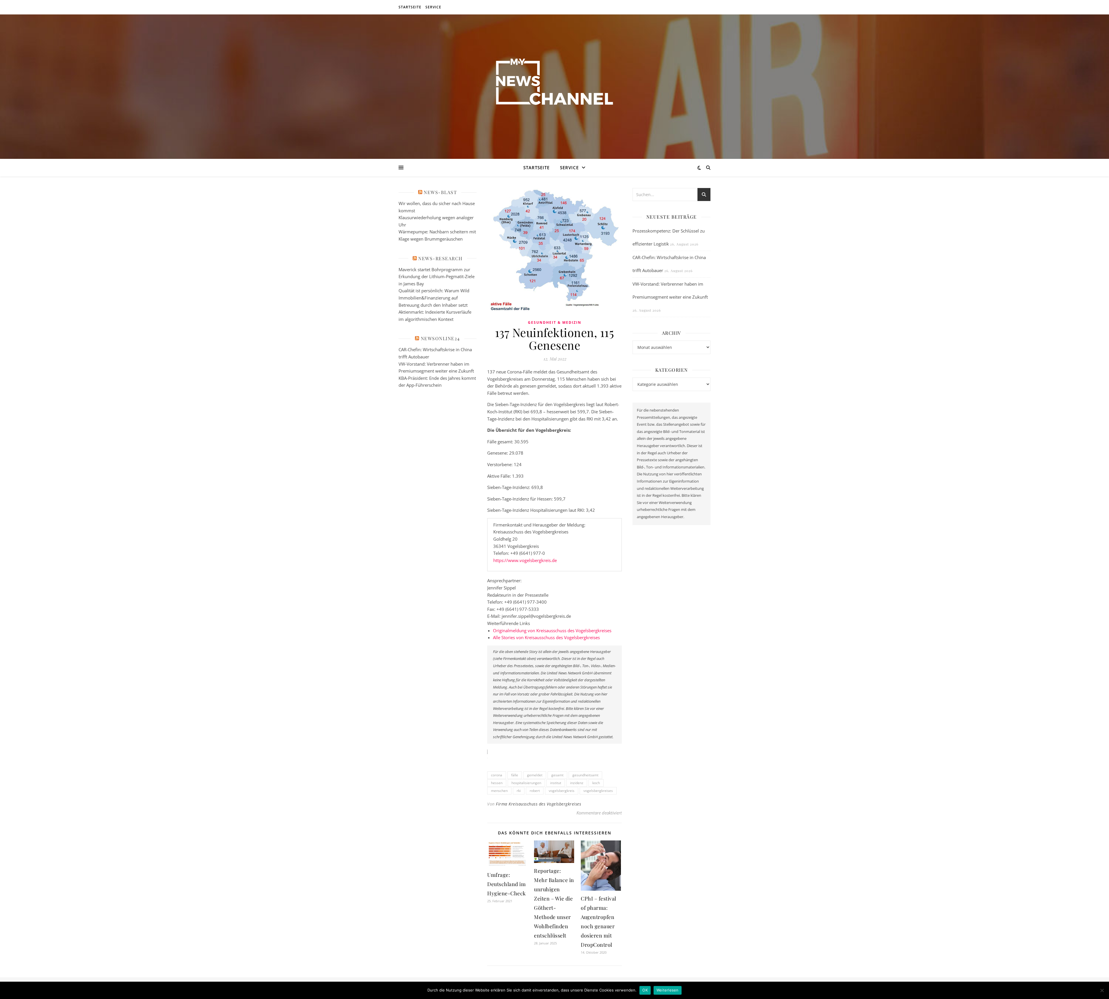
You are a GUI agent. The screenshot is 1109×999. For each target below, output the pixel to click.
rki (519, 790)
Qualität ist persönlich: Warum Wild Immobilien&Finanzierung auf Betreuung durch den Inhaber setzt (434, 298)
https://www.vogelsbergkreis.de (525, 560)
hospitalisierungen (526, 782)
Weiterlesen (667, 990)
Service (433, 7)
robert (535, 790)
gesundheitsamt (585, 775)
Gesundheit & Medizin (554, 322)
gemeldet (534, 775)
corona (496, 775)
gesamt (557, 775)
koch (596, 782)
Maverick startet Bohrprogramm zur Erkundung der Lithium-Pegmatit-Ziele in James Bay (437, 277)
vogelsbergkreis (561, 790)
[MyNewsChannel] (554, 83)
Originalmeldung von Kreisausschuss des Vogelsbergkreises (552, 630)
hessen (497, 782)
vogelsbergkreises (598, 790)
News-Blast (440, 192)
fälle (514, 775)
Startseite (410, 7)
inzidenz (576, 782)
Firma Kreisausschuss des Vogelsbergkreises (538, 804)
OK (645, 990)
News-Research (440, 258)
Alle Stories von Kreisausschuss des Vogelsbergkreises (546, 637)
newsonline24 (440, 338)
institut (555, 782)
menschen (499, 790)
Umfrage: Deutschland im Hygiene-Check (506, 884)
